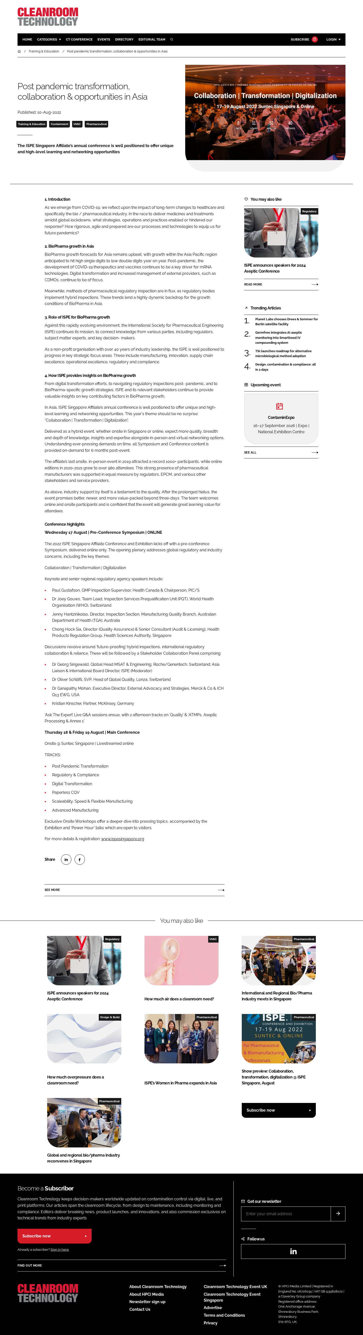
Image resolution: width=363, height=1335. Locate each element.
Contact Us (139, 1309)
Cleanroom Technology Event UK (235, 1286)
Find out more (30, 1265)
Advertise (213, 1307)
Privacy (211, 1323)
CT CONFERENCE (79, 39)
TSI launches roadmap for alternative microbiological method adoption (283, 354)
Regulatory (309, 211)
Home (27, 39)
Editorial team (152, 39)
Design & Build (110, 1017)
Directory (124, 39)
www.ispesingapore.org (122, 839)
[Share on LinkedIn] (66, 859)
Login (331, 39)
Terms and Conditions (224, 1315)
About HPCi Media (146, 1294)
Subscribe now (261, 1110)
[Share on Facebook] (80, 859)
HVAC (77, 124)
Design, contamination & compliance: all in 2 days (285, 367)
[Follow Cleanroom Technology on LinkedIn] (293, 1252)
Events (104, 39)
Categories (47, 39)
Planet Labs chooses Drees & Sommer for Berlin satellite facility (286, 322)
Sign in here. (60, 1249)
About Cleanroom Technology (158, 1286)
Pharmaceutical (96, 124)
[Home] (19, 51)
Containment (59, 124)
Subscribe (300, 39)
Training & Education (31, 124)
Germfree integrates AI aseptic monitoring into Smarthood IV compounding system (278, 337)
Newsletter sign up (147, 1301)
